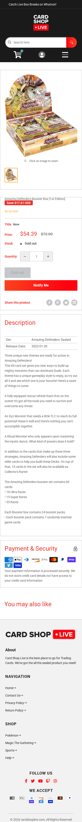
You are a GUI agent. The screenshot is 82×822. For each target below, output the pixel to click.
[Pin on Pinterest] (58, 302)
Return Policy (14, 710)
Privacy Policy (14, 703)
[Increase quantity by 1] (48, 256)
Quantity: (11, 256)
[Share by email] (74, 302)
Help (8, 758)
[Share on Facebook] (49, 302)
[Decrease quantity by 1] (25, 256)
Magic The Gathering (19, 743)
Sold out (17, 272)
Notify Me (41, 285)
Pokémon (11, 735)
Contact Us (12, 695)
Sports (9, 750)
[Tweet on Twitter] (66, 302)
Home (9, 688)
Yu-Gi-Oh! (11, 211)
